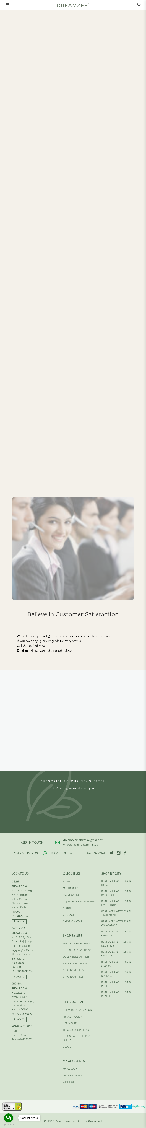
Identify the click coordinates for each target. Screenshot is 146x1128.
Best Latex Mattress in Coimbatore (116, 923)
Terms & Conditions (76, 1030)
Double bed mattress (77, 950)
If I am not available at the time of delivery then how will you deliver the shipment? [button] (68, 760)
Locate (19, 921)
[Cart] (138, 5)
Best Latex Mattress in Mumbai (116, 964)
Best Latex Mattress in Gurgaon (116, 954)
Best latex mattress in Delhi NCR (116, 944)
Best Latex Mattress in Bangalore (116, 893)
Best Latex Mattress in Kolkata (116, 974)
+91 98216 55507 (22, 916)
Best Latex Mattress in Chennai (116, 934)
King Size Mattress (75, 964)
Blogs (67, 1047)
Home (66, 882)
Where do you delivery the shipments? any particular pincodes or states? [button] (70, 749)
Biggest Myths (72, 922)
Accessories (71, 895)
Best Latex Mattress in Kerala (116, 994)
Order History (72, 1076)
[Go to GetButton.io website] (8, 1125)
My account (71, 1069)
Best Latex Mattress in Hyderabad (116, 903)
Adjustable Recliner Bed (79, 902)
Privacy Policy (72, 1017)
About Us (69, 908)
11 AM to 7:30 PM (62, 853)
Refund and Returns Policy (76, 1038)
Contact (68, 915)
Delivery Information (77, 1010)
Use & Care (70, 1023)
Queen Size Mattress (76, 957)
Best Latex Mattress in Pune (116, 984)
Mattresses (70, 888)
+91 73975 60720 (22, 1014)
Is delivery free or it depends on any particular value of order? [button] (61, 740)
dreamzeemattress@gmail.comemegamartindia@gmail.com (83, 842)
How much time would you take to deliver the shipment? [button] (56, 713)
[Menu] (7, 4)
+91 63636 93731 (22, 971)
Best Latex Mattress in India (116, 883)
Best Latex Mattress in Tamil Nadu (116, 913)
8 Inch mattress (73, 977)
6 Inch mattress (73, 970)
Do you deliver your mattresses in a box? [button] (44, 771)
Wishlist (68, 1082)
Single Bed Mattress (76, 944)
